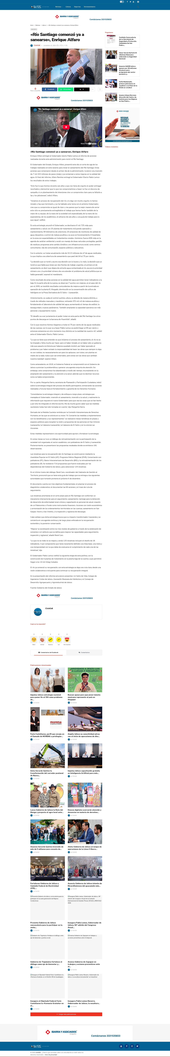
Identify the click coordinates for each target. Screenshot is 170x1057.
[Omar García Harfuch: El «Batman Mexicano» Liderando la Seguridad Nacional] (111, 54)
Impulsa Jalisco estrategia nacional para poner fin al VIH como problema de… (46, 697)
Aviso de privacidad (51, 1055)
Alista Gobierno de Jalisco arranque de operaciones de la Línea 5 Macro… (85, 848)
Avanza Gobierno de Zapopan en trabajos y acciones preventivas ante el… (84, 964)
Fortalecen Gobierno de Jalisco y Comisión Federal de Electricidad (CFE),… (44, 885)
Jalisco (33, 29)
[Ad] (85, 17)
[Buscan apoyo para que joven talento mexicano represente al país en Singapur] (85, 680)
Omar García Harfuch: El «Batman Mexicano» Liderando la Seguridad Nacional (128, 56)
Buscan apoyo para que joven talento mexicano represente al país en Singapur (84, 697)
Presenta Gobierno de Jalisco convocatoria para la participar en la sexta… (46, 925)
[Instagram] (132, 1046)
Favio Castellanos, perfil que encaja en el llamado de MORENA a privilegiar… (47, 735)
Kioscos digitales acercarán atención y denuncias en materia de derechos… (84, 811)
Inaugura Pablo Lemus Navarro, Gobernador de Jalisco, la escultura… (84, 1002)
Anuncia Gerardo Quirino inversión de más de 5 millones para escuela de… (46, 848)
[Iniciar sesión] (138, 1)
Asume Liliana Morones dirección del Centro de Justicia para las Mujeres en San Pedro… (128, 98)
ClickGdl (37, 45)
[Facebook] (127, 1)
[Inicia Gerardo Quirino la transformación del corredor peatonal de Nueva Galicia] (47, 755)
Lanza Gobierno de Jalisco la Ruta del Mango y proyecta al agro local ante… (47, 811)
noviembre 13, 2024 (50, 45)
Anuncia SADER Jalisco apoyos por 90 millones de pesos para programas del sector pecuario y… (128, 70)
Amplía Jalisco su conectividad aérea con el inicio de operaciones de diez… (84, 735)
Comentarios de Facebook (49, 652)
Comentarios (85, 652)
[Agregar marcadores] (100, 89)
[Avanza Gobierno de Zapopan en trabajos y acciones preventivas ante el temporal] (85, 947)
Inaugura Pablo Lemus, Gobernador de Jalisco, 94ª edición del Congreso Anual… (84, 925)
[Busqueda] (138, 6)
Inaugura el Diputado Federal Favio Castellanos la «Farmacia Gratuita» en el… (47, 1003)
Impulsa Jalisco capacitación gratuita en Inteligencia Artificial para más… (84, 772)
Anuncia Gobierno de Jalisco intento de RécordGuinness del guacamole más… (85, 884)
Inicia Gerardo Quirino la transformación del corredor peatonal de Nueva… (46, 773)
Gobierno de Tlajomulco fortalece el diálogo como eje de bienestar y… (46, 963)
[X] (130, 1)
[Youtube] (133, 1)
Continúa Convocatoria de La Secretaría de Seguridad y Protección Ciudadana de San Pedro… (127, 41)
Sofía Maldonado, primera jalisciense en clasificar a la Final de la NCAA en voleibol (128, 85)
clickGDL (38, 1052)
